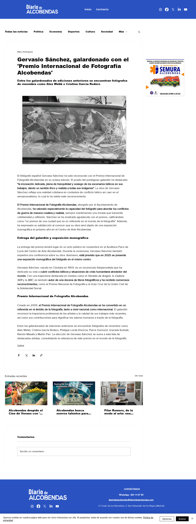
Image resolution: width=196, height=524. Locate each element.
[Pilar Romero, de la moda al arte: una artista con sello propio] (122, 393)
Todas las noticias (16, 31)
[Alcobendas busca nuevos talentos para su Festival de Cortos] (74, 393)
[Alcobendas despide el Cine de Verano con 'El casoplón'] (26, 393)
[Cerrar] (192, 519)
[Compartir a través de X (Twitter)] (26, 355)
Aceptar (182, 518)
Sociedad (107, 31)
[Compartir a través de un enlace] (41, 355)
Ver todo (139, 375)
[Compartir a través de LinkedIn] (33, 355)
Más (121, 31)
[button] (139, 31)
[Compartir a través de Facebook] (18, 355)
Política (38, 31)
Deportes (73, 31)
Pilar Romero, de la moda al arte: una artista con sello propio (121, 412)
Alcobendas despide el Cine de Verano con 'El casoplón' (26, 412)
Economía (55, 31)
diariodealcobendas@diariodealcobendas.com (131, 500)
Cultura (90, 31)
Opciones (167, 518)
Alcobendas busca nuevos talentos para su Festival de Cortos (72, 412)
